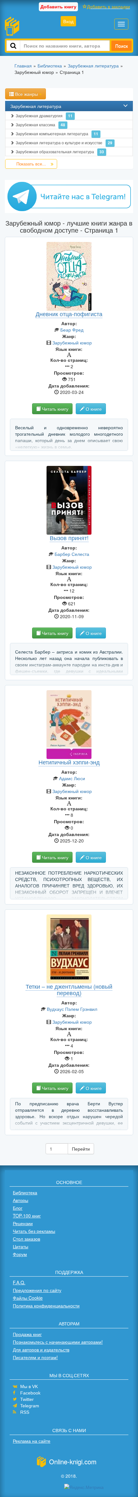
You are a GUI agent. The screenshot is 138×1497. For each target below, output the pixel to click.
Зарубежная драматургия (44, 116)
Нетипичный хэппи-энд (69, 762)
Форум (20, 1254)
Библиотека (25, 1192)
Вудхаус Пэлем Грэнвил (72, 1009)
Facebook (30, 1393)
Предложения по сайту (37, 1290)
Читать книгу (54, 408)
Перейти (81, 1148)
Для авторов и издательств (41, 1349)
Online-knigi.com (73, 1461)
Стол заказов (26, 1238)
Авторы (20, 1200)
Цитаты (20, 1246)
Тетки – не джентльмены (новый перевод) (69, 989)
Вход (68, 21)
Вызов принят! (69, 537)
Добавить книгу (58, 6)
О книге (93, 408)
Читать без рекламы (34, 1231)
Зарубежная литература (35, 106)
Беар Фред (71, 329)
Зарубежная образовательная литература (60, 152)
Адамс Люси (72, 778)
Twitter (27, 1399)
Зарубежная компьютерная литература (57, 134)
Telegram (29, 1405)
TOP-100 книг (27, 1215)
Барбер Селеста (72, 554)
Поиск (121, 45)
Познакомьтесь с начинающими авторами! (58, 1342)
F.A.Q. (19, 1282)
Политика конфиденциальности (46, 1305)
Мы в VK (29, 1386)
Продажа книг (27, 1334)
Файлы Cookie (28, 1298)
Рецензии (23, 1223)
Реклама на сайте (31, 1441)
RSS (24, 1412)
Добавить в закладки (108, 6)
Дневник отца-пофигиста (69, 313)
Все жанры (26, 94)
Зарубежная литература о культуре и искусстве (64, 143)
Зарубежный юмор (72, 342)
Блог (17, 1208)
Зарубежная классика (40, 125)
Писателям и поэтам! (35, 1357)
